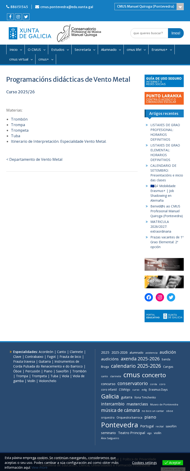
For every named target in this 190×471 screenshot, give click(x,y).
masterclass (137, 404)
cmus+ (43, 59)
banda (166, 359)
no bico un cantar (153, 411)
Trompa (18, 124)
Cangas (168, 367)
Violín (31, 381)
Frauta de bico (70, 356)
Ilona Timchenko (145, 397)
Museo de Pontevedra (164, 404)
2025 (105, 352)
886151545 (19, 7)
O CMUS (34, 49)
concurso (108, 383)
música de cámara (120, 410)
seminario (108, 433)
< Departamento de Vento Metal (34, 159)
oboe (169, 411)
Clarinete (76, 351)
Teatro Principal (131, 432)
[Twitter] (26, 16)
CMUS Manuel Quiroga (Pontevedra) (145, 6)
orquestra (107, 417)
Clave (17, 356)
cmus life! (134, 49)
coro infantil (109, 389)
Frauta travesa (24, 361)
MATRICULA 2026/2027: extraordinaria (160, 226)
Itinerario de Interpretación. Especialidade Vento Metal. (58, 141)
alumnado (136, 352)
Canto (61, 351)
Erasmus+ (160, 49)
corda (153, 384)
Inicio (14, 49)
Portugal (147, 426)
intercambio (112, 404)
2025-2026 (119, 352)
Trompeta (19, 130)
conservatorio (132, 383)
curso (135, 389)
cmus (131, 374)
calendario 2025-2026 (136, 365)
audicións (110, 359)
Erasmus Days (158, 390)
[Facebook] (10, 16)
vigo (149, 433)
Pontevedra (119, 424)
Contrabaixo (34, 356)
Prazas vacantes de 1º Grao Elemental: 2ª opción (167, 242)
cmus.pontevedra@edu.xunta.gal (66, 7)
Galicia (110, 396)
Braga (105, 367)
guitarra (126, 397)
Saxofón (62, 371)
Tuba (15, 135)
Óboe (17, 371)
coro (162, 384)
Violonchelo (47, 381)
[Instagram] (18, 16)
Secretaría (83, 49)
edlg (144, 389)
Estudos (57, 49)
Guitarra (45, 361)
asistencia (152, 352)
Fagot (51, 356)
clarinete (115, 376)
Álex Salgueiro (110, 438)
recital (160, 426)
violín (157, 433)
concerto (154, 375)
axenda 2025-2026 (140, 359)
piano (150, 417)
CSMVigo (124, 389)
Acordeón (46, 351)
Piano (48, 371)
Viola (65, 376)
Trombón (19, 119)
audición (168, 352)
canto (104, 376)
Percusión (32, 371)
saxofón (171, 426)
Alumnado (109, 49)
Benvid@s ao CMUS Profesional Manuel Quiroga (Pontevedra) (166, 211)
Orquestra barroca (129, 417)
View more (40, 467)
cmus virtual (18, 59)
